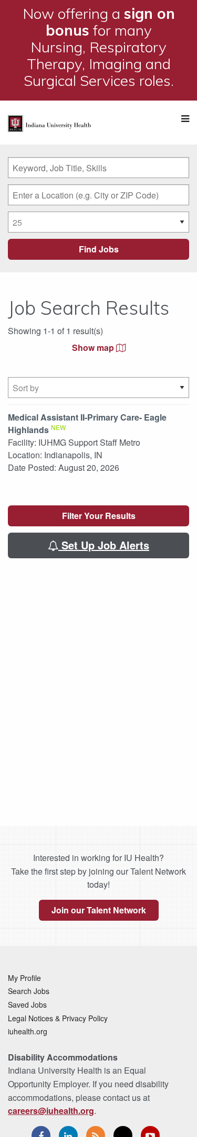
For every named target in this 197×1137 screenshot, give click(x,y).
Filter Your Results (99, 516)
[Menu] (185, 119)
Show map (94, 347)
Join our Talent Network (98, 910)
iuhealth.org (27, 1031)
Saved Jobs (27, 1004)
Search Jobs (28, 991)
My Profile (24, 978)
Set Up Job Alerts (103, 545)
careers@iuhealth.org (51, 1111)
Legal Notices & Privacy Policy (58, 1018)
